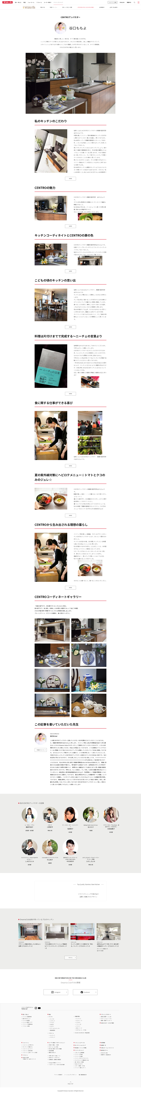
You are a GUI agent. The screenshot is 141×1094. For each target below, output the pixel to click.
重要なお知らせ (52, 1052)
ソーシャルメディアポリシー (70, 1074)
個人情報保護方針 (83, 1074)
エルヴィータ (79, 1020)
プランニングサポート (106, 1014)
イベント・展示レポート (80, 1067)
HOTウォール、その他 (81, 1030)
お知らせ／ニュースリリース (107, 1047)
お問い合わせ (55, 1055)
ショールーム (31, 2)
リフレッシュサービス (80, 1042)
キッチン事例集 (26, 1020)
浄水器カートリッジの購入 (81, 1047)
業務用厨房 (52, 1030)
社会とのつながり (79, 1064)
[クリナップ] (7, 2)
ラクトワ (78, 1026)
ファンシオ (78, 1024)
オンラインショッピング (80, 1045)
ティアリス (78, 1018)
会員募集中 (101, 7)
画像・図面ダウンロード (106, 1020)
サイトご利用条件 (58, 1074)
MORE (70, 178)
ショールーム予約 (112, 2)
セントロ (52, 1019)
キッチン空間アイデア (27, 1022)
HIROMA (52, 1024)
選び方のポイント (27, 1018)
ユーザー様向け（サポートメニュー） (57, 1042)
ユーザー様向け (47, 2)
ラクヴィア (52, 1037)
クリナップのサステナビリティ (82, 1058)
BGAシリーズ (79, 1028)
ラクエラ (52, 1022)
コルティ (52, 1026)
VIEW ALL (71, 957)
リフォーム (39, 2)
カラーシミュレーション (106, 1018)
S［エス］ (78, 1022)
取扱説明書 (51, 1050)
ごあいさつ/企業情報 (79, 1052)
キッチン (51, 1016)
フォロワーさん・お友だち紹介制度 (56, 1064)
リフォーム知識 (26, 1026)
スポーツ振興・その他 (80, 1065)
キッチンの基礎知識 (27, 1016)
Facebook (87, 992)
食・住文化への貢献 (79, 1062)
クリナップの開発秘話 (27, 1024)
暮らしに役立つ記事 (67, 7)
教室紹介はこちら (41, 750)
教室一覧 (42, 7)
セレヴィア (52, 1035)
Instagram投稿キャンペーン (55, 1062)
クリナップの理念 (79, 1054)
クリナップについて (58, 2)
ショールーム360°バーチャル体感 (30, 1052)
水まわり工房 (29, 1058)
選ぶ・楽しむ (18, 2)
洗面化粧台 (77, 1016)
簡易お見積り (106, 1016)
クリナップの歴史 (79, 1056)
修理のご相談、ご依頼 (54, 1045)
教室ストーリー (53, 7)
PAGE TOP (70, 1084)
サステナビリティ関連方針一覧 (82, 1060)
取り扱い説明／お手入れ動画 (55, 1048)
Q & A (54, 1047)
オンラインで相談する (27, 1047)
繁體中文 (129, 2)
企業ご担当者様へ (114, 7)
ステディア (52, 1021)
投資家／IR (103, 1045)
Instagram (57, 992)
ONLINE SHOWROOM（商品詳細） (82, 1032)
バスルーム (51, 1033)
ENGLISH (122, 2)
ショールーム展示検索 (27, 1050)
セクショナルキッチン (55, 1028)
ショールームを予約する (28, 1045)
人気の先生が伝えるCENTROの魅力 (85, 7)
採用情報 (103, 1042)
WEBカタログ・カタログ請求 (107, 1023)
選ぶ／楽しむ (26, 1014)
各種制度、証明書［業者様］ (55, 1059)
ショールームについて (27, 1048)
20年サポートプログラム (54, 1057)
